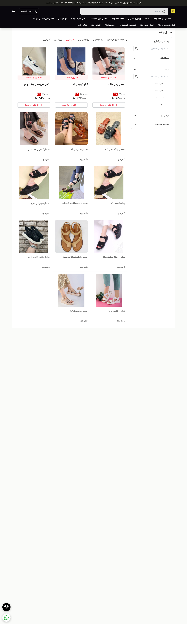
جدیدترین (70, 39)
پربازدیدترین (98, 39)
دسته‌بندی (164, 58)
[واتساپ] (6, 617)
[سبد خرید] (13, 11)
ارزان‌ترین (58, 39)
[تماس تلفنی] (6, 607)
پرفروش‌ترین (83, 39)
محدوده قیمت (162, 124)
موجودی (165, 115)
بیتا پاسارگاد (159, 83)
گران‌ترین (47, 39)
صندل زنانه (159, 98)
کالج (162, 105)
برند (167, 69)
